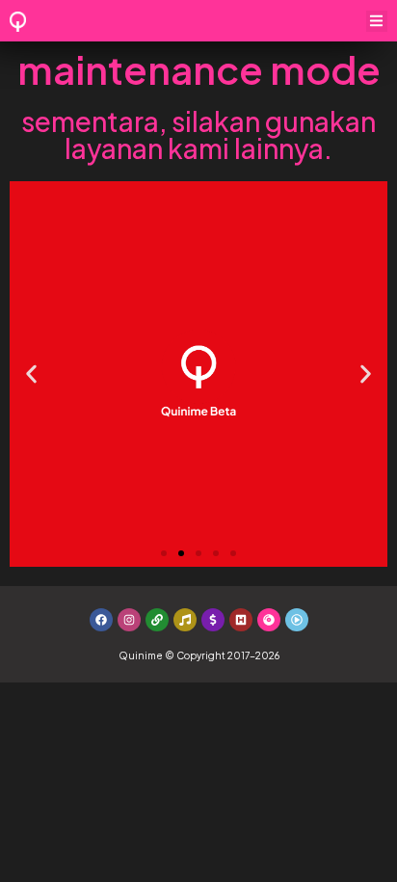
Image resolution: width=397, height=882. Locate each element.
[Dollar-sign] (213, 619)
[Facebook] (101, 619)
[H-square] (240, 619)
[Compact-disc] (268, 619)
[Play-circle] (296, 619)
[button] (377, 22)
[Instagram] (129, 619)
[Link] (157, 619)
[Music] (185, 619)
